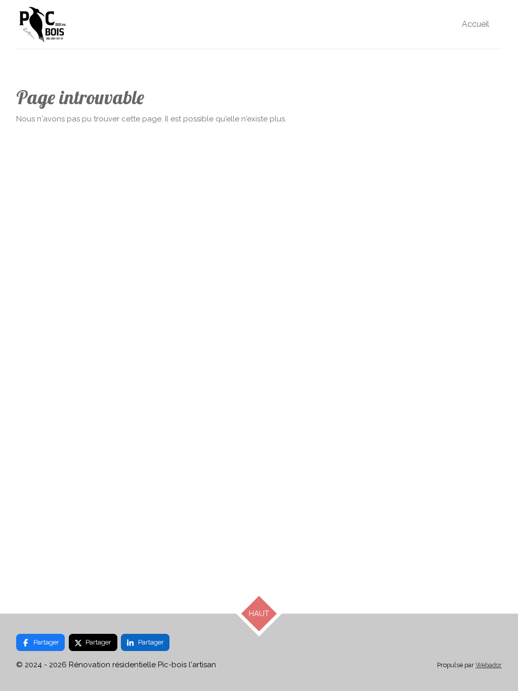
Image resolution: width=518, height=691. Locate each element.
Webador (489, 665)
